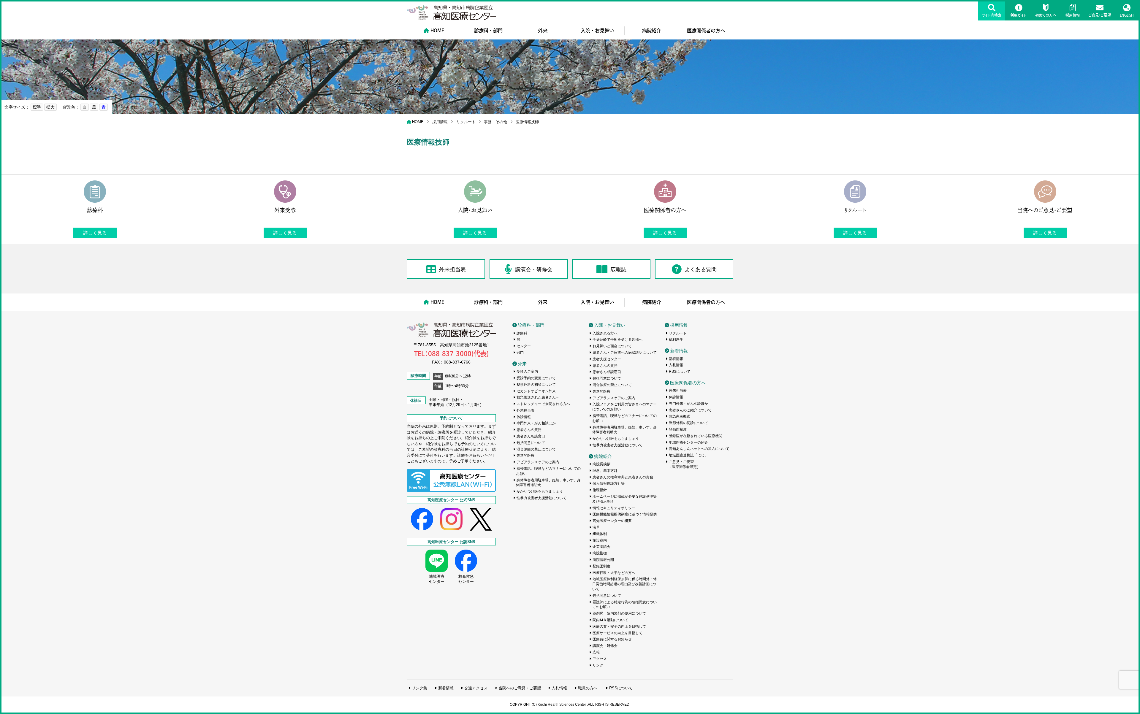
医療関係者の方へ (706, 30)
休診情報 (524, 417)
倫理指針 (600, 490)
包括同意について (531, 443)
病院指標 (600, 553)
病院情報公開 (603, 560)
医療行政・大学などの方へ (614, 573)
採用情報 (440, 122)
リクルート (466, 122)
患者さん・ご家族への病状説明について (625, 352)
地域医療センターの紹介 (688, 442)
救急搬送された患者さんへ (538, 397)
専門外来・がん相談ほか (536, 423)
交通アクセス (475, 688)
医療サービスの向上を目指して (617, 633)
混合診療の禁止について (536, 449)
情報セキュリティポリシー (614, 508)
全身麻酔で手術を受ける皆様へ (617, 339)
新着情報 (679, 350)
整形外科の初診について (536, 385)
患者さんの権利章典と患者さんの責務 (623, 477)
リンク (598, 665)
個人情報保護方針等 (609, 483)
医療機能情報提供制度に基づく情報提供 (625, 514)
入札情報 (676, 365)
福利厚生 (676, 339)
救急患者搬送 (679, 416)
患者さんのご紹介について (690, 410)
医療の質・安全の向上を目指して (619, 626)
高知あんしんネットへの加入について (699, 449)
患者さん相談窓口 (531, 436)
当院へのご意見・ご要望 (519, 688)
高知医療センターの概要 (612, 521)
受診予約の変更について (536, 378)
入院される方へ (605, 333)
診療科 (522, 333)
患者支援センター (607, 359)
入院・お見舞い (597, 30)
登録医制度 (601, 566)
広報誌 (618, 269)
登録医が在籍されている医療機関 (695, 436)
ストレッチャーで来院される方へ (543, 404)
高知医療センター (451, 12)
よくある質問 (701, 269)
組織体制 (600, 534)
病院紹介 (651, 30)
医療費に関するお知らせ (612, 639)
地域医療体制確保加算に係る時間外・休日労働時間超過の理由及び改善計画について (624, 584)
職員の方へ (587, 688)
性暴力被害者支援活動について (541, 498)
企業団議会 (601, 547)
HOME (437, 30)
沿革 (596, 527)
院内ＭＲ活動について (610, 620)
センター (524, 346)
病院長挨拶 (601, 464)
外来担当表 (452, 269)
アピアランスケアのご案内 (538, 462)
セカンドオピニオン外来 (536, 391)
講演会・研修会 (533, 269)
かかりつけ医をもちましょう (540, 491)
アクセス (600, 659)
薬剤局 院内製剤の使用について (619, 613)
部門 (520, 352)
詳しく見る (95, 232)
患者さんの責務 (529, 430)
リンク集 (419, 688)
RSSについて (680, 371)
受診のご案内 (527, 371)
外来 (542, 30)
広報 (596, 652)
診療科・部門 (488, 30)
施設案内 (600, 540)
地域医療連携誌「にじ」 (688, 455)
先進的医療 (525, 455)
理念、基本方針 (605, 471)
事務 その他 (495, 122)
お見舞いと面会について (612, 346)
